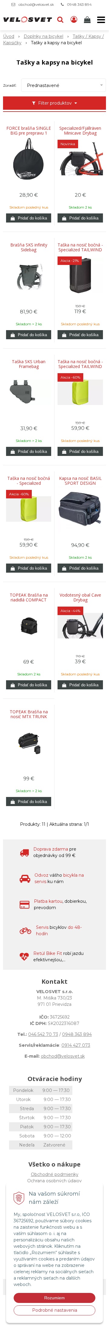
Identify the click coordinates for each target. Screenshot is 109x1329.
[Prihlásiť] (74, 20)
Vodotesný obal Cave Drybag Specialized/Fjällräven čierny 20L (80, 600)
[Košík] (88, 20)
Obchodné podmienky (54, 1174)
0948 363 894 (79, 4)
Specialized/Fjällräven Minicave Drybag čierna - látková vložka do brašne (80, 133)
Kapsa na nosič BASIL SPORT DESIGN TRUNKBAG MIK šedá (80, 483)
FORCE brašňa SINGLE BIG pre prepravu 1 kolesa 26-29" (28, 133)
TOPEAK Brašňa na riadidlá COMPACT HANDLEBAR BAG (29, 600)
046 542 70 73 (43, 1034)
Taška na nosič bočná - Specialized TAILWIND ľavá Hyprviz (80, 366)
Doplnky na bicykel (43, 36)
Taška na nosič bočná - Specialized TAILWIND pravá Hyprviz (28, 483)
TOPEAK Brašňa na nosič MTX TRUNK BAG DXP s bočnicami (28, 716)
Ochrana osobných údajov (54, 1180)
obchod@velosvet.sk (36, 4)
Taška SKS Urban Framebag (28, 364)
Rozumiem (54, 1297)
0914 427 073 (75, 1045)
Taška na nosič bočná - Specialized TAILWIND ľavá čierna (80, 250)
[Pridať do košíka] (28, 218)
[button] (60, 20)
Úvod (8, 36)
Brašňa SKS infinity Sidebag (28, 247)
